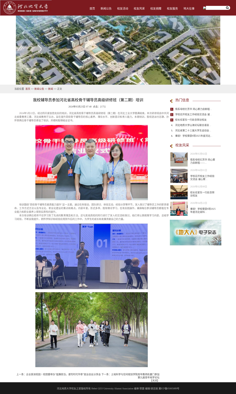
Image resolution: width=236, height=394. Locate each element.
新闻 (50, 89)
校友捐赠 (155, 8)
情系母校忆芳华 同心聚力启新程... (193, 109)
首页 (92, 8)
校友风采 (139, 8)
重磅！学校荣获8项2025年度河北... (193, 136)
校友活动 (122, 8)
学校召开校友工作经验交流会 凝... (193, 114)
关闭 (154, 380)
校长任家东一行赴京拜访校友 (191, 119)
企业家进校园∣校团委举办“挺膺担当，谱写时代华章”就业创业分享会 (63, 374)
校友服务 (172, 8)
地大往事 (189, 8)
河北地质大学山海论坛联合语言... (193, 125)
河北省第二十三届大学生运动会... (193, 130)
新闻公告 (106, 8)
